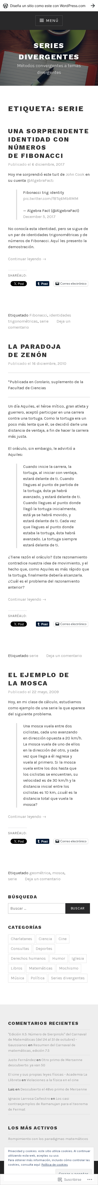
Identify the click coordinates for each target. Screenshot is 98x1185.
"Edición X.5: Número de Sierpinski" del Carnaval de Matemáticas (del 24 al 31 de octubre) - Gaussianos (47, 1039)
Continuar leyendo (27, 259)
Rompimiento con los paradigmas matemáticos (48, 1139)
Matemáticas (41, 968)
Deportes (44, 948)
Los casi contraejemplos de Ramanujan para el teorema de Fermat (48, 1104)
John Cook (75, 174)
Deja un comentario (64, 655)
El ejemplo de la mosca (38, 679)
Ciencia (45, 938)
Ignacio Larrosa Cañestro (29, 1098)
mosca (58, 872)
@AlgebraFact (40, 180)
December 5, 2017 (39, 216)
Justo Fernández (22, 1060)
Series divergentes (68, 978)
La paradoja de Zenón (34, 351)
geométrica (39, 872)
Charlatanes (21, 938)
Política (37, 978)
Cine (63, 938)
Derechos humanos (28, 958)
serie (44, 321)
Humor (58, 958)
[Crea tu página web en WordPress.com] (49, 5)
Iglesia (78, 958)
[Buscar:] (49, 908)
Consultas (20, 948)
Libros (16, 968)
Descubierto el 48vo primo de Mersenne (53, 1089)
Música (17, 978)
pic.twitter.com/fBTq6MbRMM (50, 198)
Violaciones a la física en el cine (53, 1080)
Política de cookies (54, 1164)
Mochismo (68, 968)
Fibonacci (38, 315)
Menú (52, 20)
